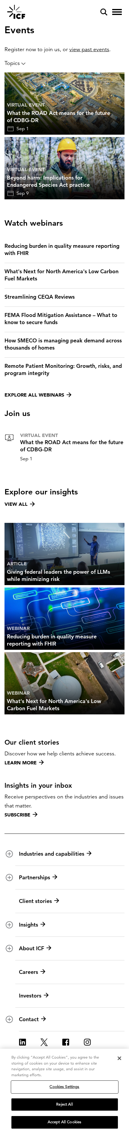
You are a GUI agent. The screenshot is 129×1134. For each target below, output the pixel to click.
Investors (30, 995)
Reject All (64, 1104)
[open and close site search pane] (104, 12)
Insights (28, 924)
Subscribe (17, 814)
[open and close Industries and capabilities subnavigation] (9, 853)
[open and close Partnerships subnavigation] (9, 877)
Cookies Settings (64, 1086)
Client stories (35, 901)
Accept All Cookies (64, 1122)
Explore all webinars (34, 394)
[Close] (119, 1058)
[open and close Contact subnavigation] (9, 1019)
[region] (64, 1091)
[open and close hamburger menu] (117, 12)
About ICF (31, 948)
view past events (89, 49)
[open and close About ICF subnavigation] (9, 948)
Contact (29, 1019)
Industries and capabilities (51, 853)
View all (16, 504)
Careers (28, 971)
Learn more (20, 762)
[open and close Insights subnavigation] (9, 924)
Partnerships (34, 877)
